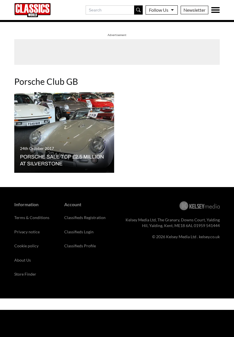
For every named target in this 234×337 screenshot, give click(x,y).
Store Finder (25, 274)
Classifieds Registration (85, 217)
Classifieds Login (79, 231)
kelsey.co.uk (209, 236)
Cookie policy (26, 245)
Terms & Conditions (31, 217)
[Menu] (215, 10)
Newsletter (194, 10)
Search (138, 10)
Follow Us (158, 10)
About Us (22, 260)
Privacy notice (27, 231)
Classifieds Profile (80, 245)
